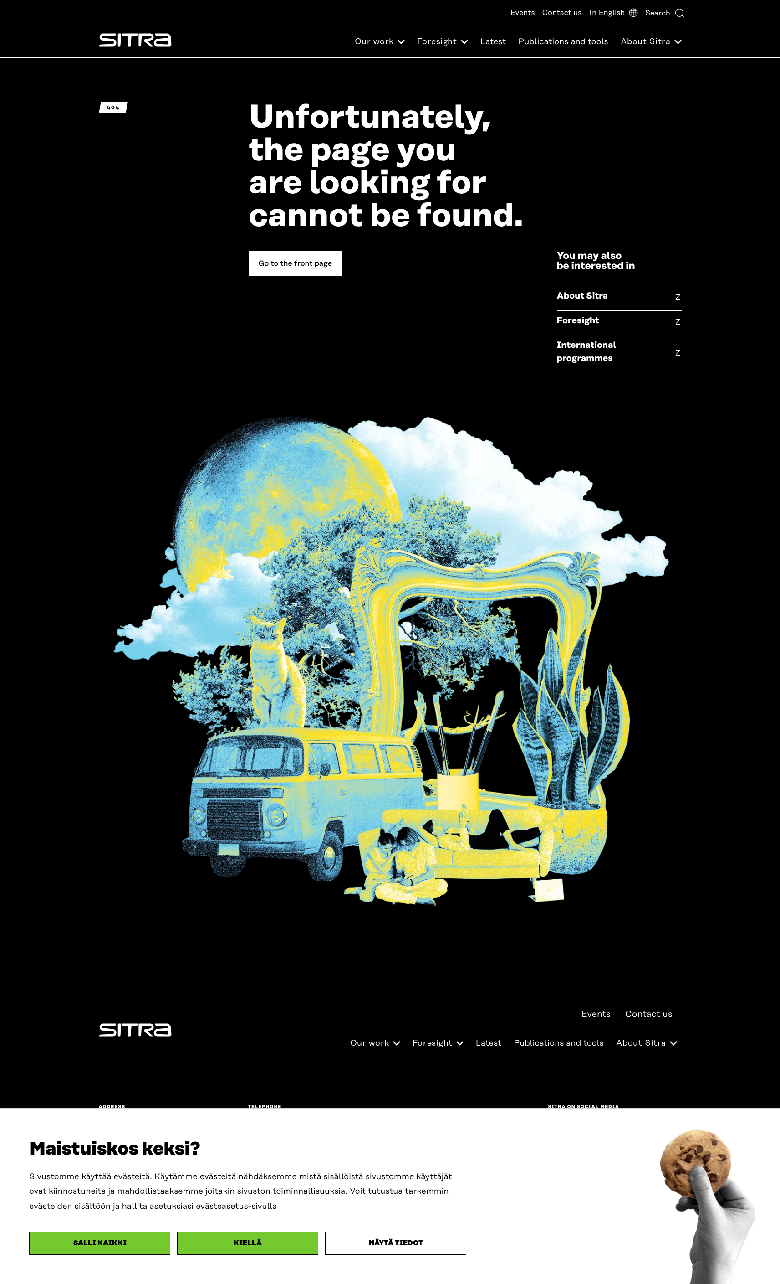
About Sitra (582, 296)
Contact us (562, 13)
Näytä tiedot (396, 1243)
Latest (493, 41)
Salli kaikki (100, 1243)
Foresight (578, 320)
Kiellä (248, 1243)
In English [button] (607, 13)
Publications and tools (563, 41)
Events (522, 13)
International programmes (587, 351)
